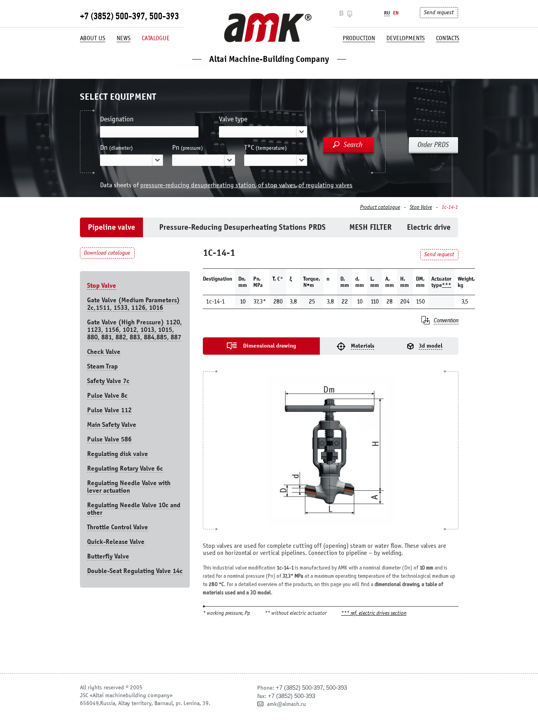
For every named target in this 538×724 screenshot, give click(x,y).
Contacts (447, 38)
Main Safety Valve (111, 424)
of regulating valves (325, 185)
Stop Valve (421, 207)
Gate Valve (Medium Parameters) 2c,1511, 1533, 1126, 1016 (133, 303)
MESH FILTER (370, 227)
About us (92, 38)
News (123, 38)
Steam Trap (102, 366)
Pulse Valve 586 (109, 439)
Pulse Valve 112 (109, 410)
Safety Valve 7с (108, 381)
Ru (387, 13)
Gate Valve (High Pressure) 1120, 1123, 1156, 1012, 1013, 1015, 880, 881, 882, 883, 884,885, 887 (134, 329)
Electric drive (429, 227)
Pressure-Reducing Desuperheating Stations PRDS (242, 227)
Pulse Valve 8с (107, 395)
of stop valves (277, 185)
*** (446, 285)
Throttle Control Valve (117, 527)
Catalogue (156, 38)
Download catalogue (107, 252)
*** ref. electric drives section (373, 613)
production (359, 38)
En (396, 13)
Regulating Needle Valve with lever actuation (129, 486)
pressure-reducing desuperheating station (197, 185)
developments (405, 38)
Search (353, 144)
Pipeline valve (111, 227)
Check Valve (104, 351)
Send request (439, 12)
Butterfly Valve (108, 556)
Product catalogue (380, 207)
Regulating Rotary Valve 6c (125, 468)
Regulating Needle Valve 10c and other (133, 508)
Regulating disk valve (117, 454)
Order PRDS (433, 144)
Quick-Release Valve (116, 541)
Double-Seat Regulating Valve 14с (135, 571)
